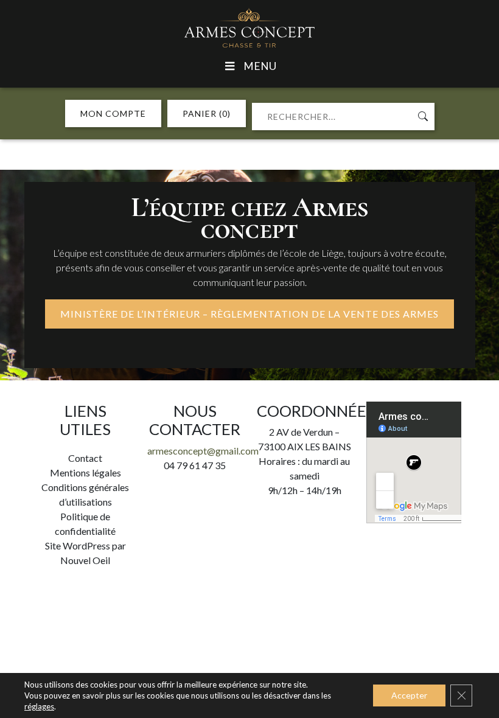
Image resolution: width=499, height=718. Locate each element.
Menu (259, 66)
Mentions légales (85, 472)
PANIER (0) (207, 113)
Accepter (409, 695)
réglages (39, 706)
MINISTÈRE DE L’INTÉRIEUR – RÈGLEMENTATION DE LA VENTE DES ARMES (249, 313)
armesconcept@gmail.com (203, 450)
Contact (85, 458)
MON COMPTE (113, 113)
